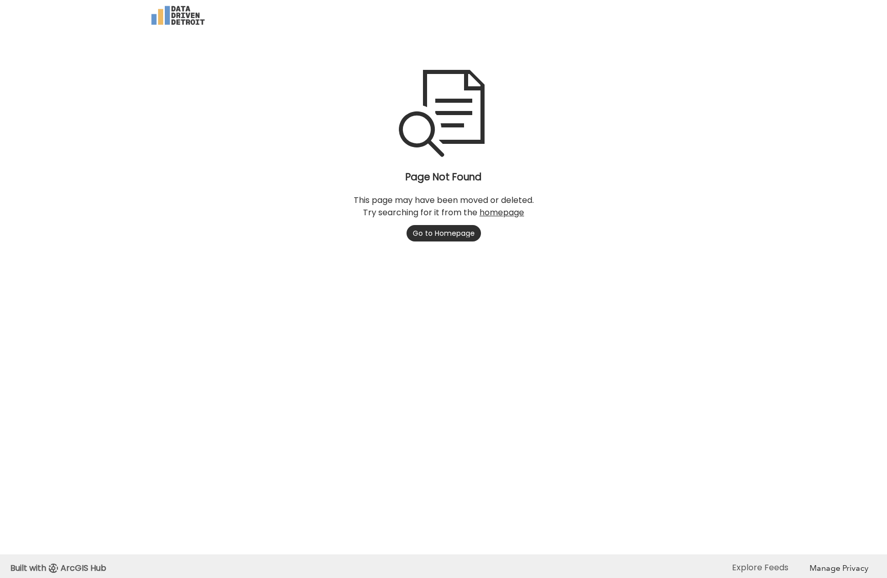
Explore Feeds (760, 567)
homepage (501, 212)
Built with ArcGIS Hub (58, 568)
